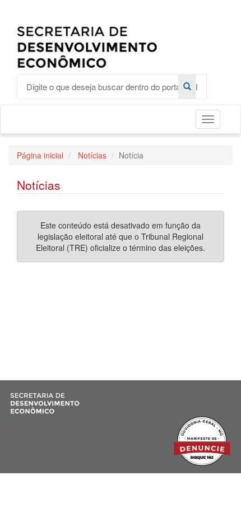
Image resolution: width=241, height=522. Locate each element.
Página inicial (40, 155)
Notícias (91, 155)
